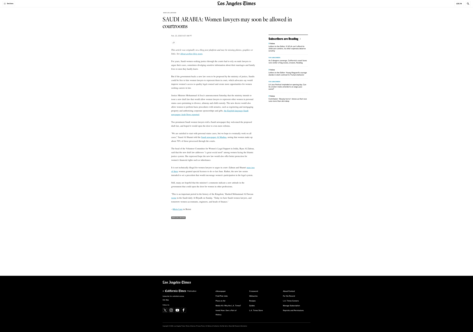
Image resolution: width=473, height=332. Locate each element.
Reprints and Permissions (293, 310)
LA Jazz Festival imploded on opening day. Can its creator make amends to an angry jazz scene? (287, 87)
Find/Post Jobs (222, 296)
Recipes (252, 301)
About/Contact (289, 291)
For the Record (289, 296)
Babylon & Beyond (169, 12)
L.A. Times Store (256, 310)
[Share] (173, 42)
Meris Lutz (178, 209)
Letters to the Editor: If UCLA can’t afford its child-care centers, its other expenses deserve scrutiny (287, 49)
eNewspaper (221, 291)
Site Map (166, 300)
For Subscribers (274, 57)
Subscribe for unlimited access (173, 296)
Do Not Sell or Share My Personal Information (233, 326)
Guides (252, 306)
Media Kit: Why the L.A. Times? (228, 306)
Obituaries (253, 296)
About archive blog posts (191, 53)
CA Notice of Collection (212, 326)
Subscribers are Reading (283, 38)
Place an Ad (220, 301)
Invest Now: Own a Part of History (226, 313)
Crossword (253, 291)
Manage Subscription (291, 306)
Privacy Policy (200, 326)
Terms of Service (190, 326)
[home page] (236, 3)
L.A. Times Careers (291, 301)
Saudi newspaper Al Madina (213, 137)
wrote (173, 197)
